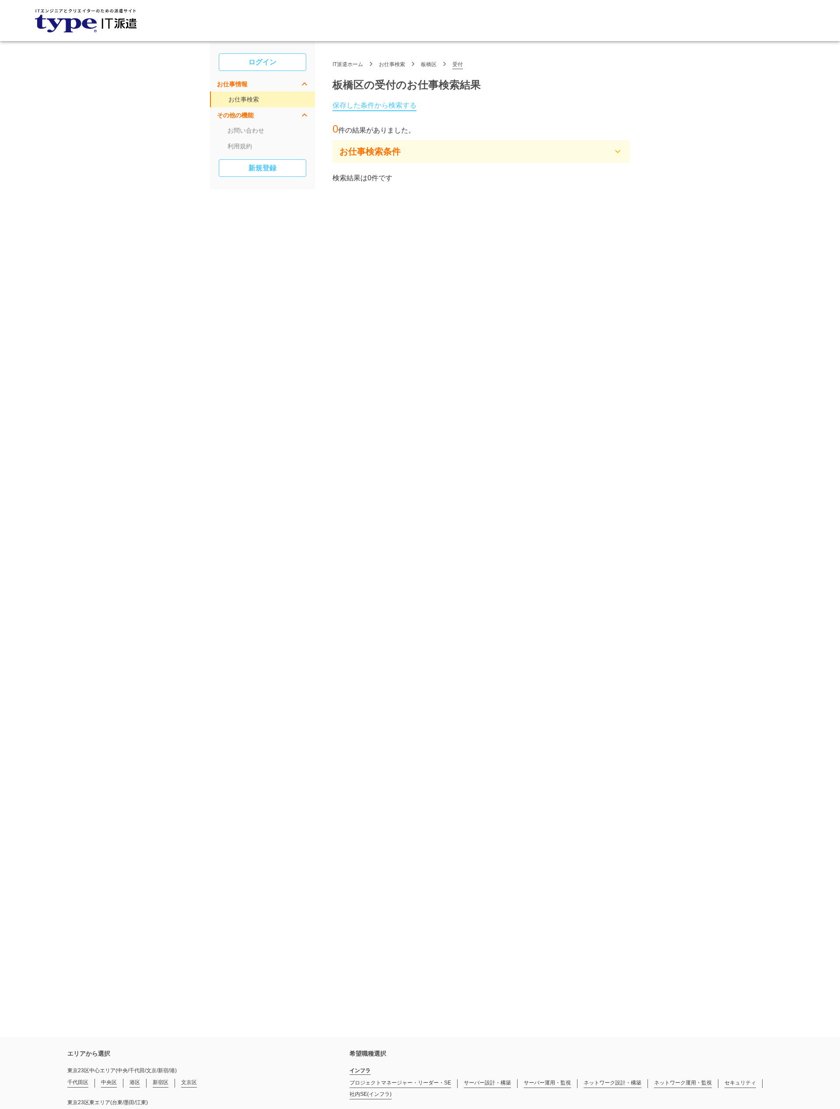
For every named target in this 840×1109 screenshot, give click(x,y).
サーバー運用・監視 (547, 1083)
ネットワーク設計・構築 (612, 1083)
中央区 (109, 1082)
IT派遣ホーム (347, 64)
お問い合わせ (246, 130)
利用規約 (240, 146)
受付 (457, 64)
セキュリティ (740, 1083)
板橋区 (429, 64)
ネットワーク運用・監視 (683, 1083)
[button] (262, 84)
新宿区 (160, 1082)
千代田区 (77, 1082)
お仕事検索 (243, 99)
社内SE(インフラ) (371, 1094)
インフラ (360, 1070)
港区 (135, 1082)
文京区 (189, 1082)
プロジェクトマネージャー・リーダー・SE (400, 1083)
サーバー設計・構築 (487, 1083)
